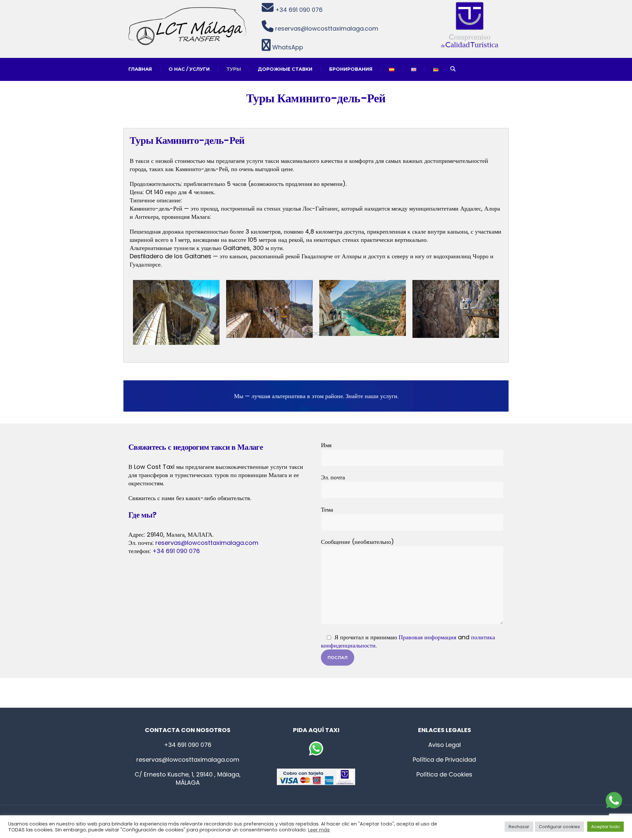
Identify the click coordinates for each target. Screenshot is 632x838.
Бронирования (350, 69)
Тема (327, 509)
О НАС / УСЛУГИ (189, 69)
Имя (326, 445)
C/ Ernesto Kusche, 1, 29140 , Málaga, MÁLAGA (188, 778)
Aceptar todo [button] (605, 827)
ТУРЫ (233, 69)
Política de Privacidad (444, 759)
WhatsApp (287, 47)
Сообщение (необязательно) (357, 542)
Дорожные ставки (285, 69)
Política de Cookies (444, 774)
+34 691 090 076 (298, 10)
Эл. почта (333, 477)
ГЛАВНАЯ (140, 69)
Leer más (319, 830)
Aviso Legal (444, 745)
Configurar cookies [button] (559, 827)
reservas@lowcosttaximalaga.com (326, 28)
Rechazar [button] (519, 827)
